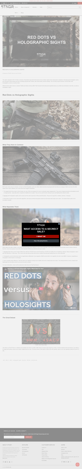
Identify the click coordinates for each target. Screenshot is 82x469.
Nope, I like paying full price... (41, 240)
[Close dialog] (59, 224)
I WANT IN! (41, 236)
